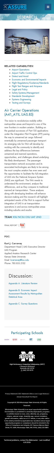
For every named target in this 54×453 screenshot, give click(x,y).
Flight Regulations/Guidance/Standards (30, 82)
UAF (33, 217)
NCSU (21, 217)
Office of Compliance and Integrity (17, 425)
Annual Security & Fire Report (27, 397)
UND (38, 217)
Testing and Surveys (21, 102)
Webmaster (33, 440)
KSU (15, 217)
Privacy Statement (11, 394)
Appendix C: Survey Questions (23, 303)
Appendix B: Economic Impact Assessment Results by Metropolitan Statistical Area (25, 294)
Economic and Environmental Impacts (29, 79)
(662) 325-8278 (28, 370)
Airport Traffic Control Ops (24, 73)
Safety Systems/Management (25, 92)
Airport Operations (20, 69)
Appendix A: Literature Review (23, 283)
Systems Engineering (21, 99)
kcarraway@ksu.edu (20, 260)
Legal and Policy (19, 89)
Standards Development (23, 96)
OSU (27, 217)
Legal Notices (43, 394)
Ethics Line (33, 394)
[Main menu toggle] (48, 7)
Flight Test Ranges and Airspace (27, 86)
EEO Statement (24, 394)
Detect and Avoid (20, 76)
